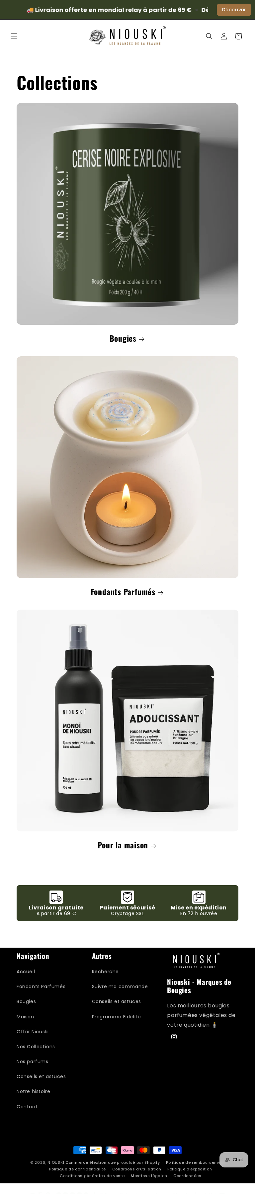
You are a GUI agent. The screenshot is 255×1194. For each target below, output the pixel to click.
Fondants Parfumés (123, 592)
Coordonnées (187, 1175)
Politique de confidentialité (77, 1169)
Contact (27, 1106)
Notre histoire (33, 1091)
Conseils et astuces (41, 1076)
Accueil (26, 971)
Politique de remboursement (195, 1162)
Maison (25, 1016)
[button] (14, 36)
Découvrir (234, 9)
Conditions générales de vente (92, 1175)
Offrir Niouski (32, 1031)
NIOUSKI (55, 1162)
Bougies (123, 338)
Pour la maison (123, 845)
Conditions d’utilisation (136, 1169)
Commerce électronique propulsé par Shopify (112, 1162)
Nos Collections (36, 1046)
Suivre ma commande (120, 986)
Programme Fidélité (116, 1016)
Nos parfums (32, 1061)
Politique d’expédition (189, 1169)
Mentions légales (149, 1175)
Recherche (105, 971)
